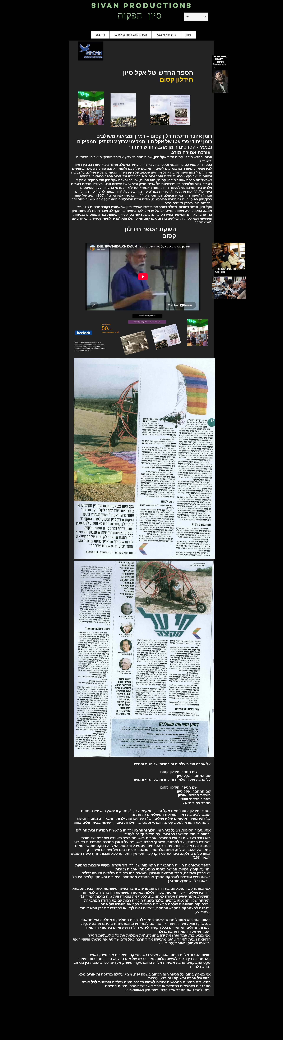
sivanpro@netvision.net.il (108, 332)
